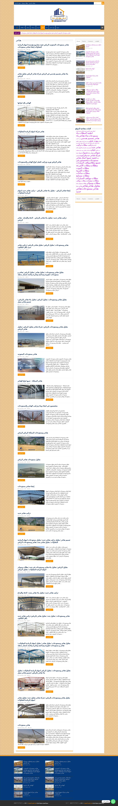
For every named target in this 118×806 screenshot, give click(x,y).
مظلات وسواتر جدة (81, 183)
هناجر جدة (79, 186)
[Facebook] (92, 3)
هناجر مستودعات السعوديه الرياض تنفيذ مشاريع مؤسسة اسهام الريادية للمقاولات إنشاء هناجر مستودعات (31, 771)
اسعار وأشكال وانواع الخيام (81, 131)
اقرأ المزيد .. (21, 67)
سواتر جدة (91, 153)
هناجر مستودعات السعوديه (27, 354)
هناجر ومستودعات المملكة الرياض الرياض (33, 433)
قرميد (38, 27)
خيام (47, 27)
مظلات (22, 27)
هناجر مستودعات (24, 725)
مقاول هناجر (94, 186)
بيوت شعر (52, 27)
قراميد (83, 155)
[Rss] (91, 3)
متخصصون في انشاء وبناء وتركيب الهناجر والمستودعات (38, 406)
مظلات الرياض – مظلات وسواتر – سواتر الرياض (25, 3)
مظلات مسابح (82, 175)
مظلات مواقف (81, 181)
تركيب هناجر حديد (24, 513)
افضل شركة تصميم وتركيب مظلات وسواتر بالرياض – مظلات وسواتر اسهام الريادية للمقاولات (93, 119)
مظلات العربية (82, 170)
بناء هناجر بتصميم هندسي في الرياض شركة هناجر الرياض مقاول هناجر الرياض (39, 33)
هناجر (42, 27)
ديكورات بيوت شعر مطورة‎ (81, 150)
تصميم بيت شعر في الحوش (85, 147)
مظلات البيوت (82, 168)
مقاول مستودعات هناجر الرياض (29, 459)
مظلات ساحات (83, 173)
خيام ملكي (89, 150)
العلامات (97, 41)
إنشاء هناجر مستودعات (26, 486)
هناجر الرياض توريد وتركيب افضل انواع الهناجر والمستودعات (39, 162)
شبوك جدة (79, 153)
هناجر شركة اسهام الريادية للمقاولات (31, 131)
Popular (84, 41)
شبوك (57, 27)
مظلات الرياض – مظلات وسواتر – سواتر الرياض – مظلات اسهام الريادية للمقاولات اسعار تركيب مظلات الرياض (17, 27)
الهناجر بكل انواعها (24, 103)
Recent (78, 41)
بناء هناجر (83, 135)
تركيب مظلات (87, 145)
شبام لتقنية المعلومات (88, 803)
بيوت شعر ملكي (93, 143)
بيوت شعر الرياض (85, 141)
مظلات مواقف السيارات (87, 178)
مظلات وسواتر (93, 183)
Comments (90, 41)
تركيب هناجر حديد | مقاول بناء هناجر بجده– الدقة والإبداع (38, 593)
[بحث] (103, 3)
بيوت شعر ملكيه (86, 143)
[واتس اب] (113, 801)
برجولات (33, 27)
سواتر (27, 27)
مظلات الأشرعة (83, 165)
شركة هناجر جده (93, 155)
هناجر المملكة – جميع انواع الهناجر (30, 381)
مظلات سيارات (92, 181)
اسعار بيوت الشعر (91, 131)
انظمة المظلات (86, 133)
